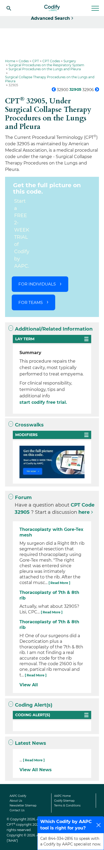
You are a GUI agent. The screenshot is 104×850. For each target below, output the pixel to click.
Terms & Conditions (67, 805)
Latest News (30, 743)
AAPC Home (62, 796)
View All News (35, 769)
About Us (16, 800)
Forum (23, 497)
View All (28, 684)
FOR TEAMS (30, 302)
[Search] (9, 8)
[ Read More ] (59, 583)
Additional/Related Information (54, 329)
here (84, 512)
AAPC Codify (18, 796)
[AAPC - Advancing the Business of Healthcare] (52, 8)
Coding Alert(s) (33, 705)
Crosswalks (29, 425)
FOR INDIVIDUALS (37, 284)
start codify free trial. (43, 402)
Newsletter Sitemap (23, 805)
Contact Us (17, 810)
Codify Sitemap (64, 800)
